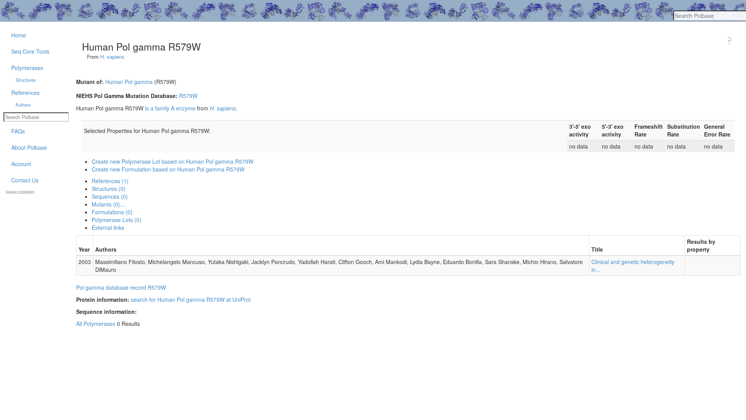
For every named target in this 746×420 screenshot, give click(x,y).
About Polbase (29, 147)
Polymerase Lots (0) (116, 220)
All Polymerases (95, 323)
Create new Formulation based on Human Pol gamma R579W (168, 169)
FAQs (18, 131)
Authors (23, 105)
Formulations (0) (112, 212)
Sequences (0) (110, 196)
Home (18, 35)
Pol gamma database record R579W (121, 287)
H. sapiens (112, 56)
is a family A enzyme (170, 108)
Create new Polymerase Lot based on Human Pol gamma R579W (172, 161)
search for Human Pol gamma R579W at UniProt (191, 299)
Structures (26, 80)
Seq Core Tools (30, 51)
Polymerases (27, 68)
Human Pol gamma (129, 82)
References (25, 92)
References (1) (110, 181)
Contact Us (24, 180)
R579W (188, 96)
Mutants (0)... (108, 204)
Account (21, 164)
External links (108, 227)
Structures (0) (108, 188)
